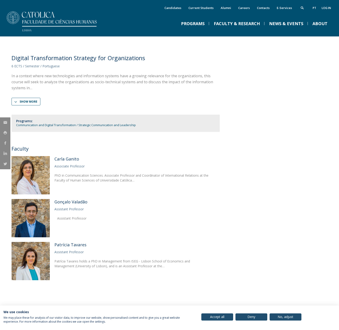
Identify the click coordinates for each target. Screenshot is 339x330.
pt (314, 8)
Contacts (263, 8)
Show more (28, 102)
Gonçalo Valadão (70, 202)
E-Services (284, 8)
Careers (244, 8)
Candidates (172, 8)
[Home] (58, 31)
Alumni (226, 8)
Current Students (201, 8)
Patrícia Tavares (70, 244)
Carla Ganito (66, 159)
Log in (326, 8)
